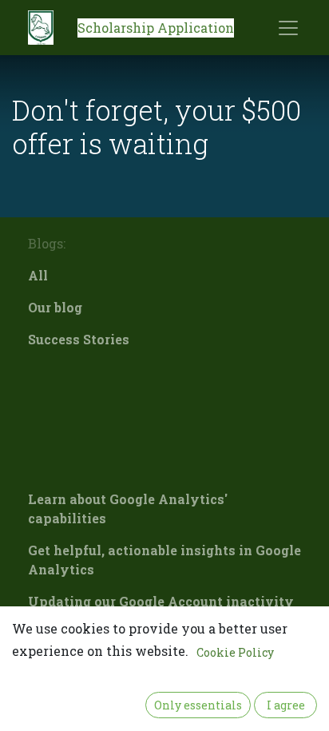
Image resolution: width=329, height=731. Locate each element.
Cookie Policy (235, 652)
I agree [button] (286, 705)
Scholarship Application (155, 27)
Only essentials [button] (198, 705)
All (38, 275)
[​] (164, 371)
